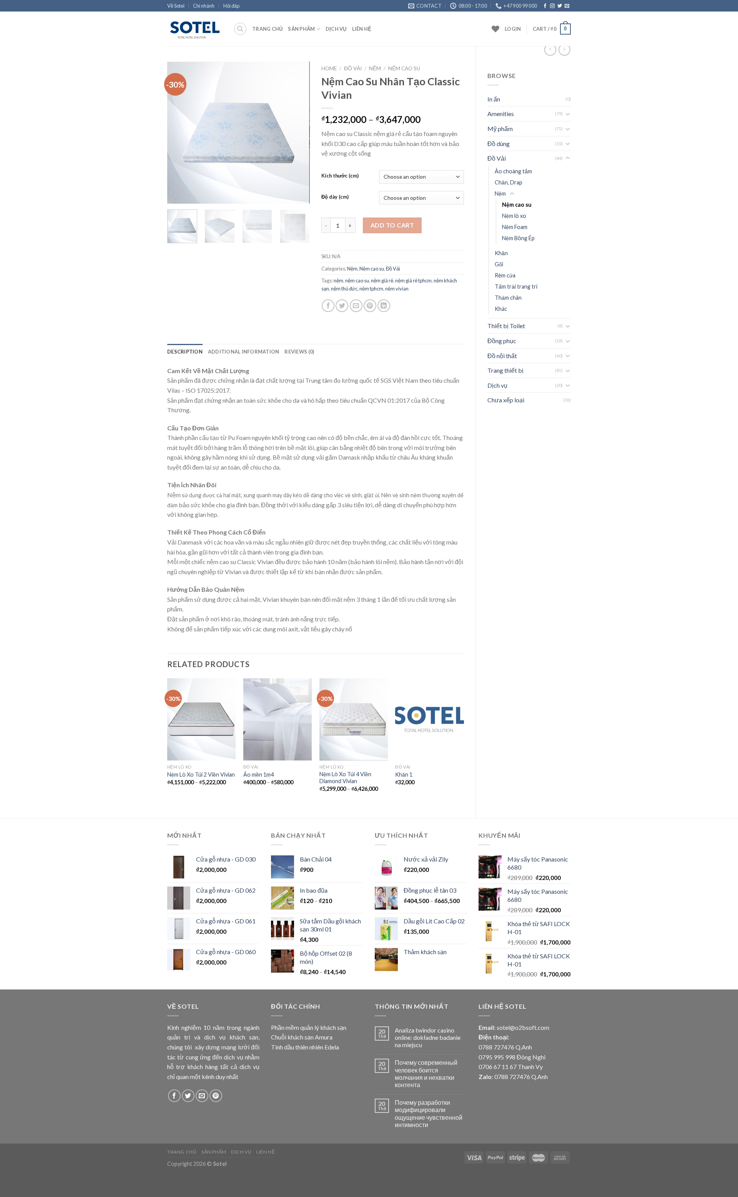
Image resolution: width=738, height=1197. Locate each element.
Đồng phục (501, 340)
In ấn (493, 99)
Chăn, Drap (508, 182)
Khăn (501, 253)
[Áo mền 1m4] (277, 719)
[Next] (297, 132)
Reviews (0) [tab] (299, 352)
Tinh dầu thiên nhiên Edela (305, 1047)
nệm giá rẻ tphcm (413, 280)
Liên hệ (362, 29)
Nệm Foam (514, 227)
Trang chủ (267, 29)
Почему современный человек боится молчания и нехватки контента (426, 1073)
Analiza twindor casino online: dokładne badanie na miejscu (427, 1037)
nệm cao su (357, 280)
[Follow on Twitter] (559, 6)
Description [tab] (185, 352)
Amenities (500, 113)
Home (329, 68)
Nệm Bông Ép (518, 238)
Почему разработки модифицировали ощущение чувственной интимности (428, 1113)
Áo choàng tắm (513, 171)
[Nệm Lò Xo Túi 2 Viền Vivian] (201, 719)
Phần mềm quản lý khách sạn (308, 1027)
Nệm (500, 193)
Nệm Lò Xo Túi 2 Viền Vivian (201, 774)
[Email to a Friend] (356, 305)
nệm (338, 280)
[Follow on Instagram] (552, 6)
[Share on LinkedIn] (383, 305)
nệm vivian (397, 289)
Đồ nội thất (502, 355)
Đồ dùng (498, 143)
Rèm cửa (505, 275)
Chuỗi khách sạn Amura (301, 1037)
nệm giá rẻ (382, 280)
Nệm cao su (517, 204)
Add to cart (392, 225)
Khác (501, 308)
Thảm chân (508, 297)
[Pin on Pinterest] (370, 305)
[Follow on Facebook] (545, 6)
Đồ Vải (496, 158)
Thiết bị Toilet (506, 325)
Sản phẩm (301, 29)
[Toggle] (568, 113)
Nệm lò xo (514, 216)
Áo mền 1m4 (258, 774)
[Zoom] (177, 194)
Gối (499, 264)
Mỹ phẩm (500, 128)
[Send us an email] (567, 6)
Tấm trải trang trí (516, 286)
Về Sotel (175, 6)
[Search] (240, 29)
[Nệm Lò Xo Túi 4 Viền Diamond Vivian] (353, 719)
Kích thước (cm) (340, 176)
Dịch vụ (336, 29)
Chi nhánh (203, 6)
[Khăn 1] (429, 719)
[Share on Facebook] (328, 305)
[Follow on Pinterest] (215, 1095)
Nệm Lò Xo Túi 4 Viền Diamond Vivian (345, 778)
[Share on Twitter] (342, 305)
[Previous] (180, 132)
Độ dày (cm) (335, 197)
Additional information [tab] (243, 352)
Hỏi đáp (231, 6)
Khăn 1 (403, 774)
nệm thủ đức (344, 289)
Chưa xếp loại (505, 399)
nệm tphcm (371, 289)
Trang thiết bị (505, 370)
